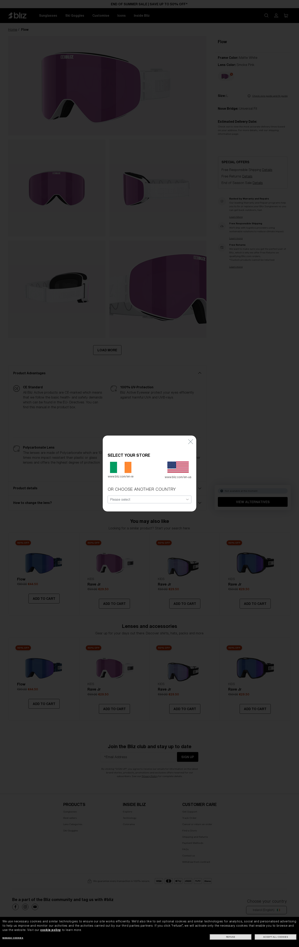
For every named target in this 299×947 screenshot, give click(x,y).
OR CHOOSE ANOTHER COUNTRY (142, 489)
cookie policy (50, 929)
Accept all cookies (275, 937)
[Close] (190, 442)
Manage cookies (12, 938)
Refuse (230, 937)
